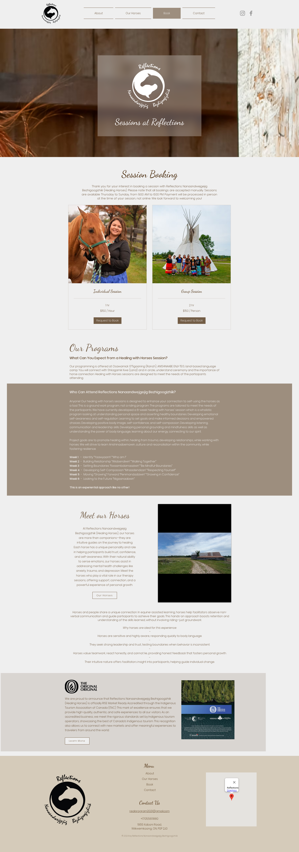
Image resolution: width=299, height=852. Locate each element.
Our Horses (150, 779)
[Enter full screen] (226, 597)
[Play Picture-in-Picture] (220, 597)
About (150, 773)
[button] (107, 320)
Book (149, 784)
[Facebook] (251, 13)
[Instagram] (242, 13)
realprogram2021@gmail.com (149, 811)
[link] (107, 291)
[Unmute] (168, 597)
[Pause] (162, 597)
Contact (150, 790)
